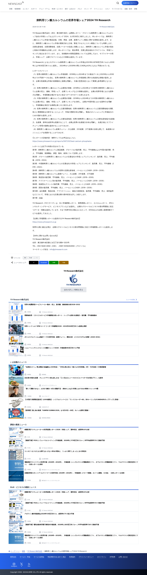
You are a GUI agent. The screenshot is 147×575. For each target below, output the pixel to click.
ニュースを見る (130, 299)
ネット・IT (88, 9)
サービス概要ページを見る (131, 570)
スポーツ (34, 9)
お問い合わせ (123, 557)
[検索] (118, 3)
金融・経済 (128, 9)
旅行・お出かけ (70, 9)
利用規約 (72, 557)
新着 (10, 9)
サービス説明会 (39, 557)
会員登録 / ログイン (130, 3)
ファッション (98, 9)
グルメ (80, 9)
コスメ (107, 9)
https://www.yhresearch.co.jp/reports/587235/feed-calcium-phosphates (61, 141)
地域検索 (18, 9)
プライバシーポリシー (86, 557)
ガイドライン (101, 557)
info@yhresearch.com (58, 249)
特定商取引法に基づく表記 (57, 557)
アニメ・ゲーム (44, 9)
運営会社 (13, 557)
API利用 (112, 557)
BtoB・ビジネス (57, 9)
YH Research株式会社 (107, 27)
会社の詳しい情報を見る (73, 290)
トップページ (15, 551)
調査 (135, 9)
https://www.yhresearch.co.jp (44, 222)
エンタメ (26, 9)
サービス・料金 (25, 557)
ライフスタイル (117, 9)
